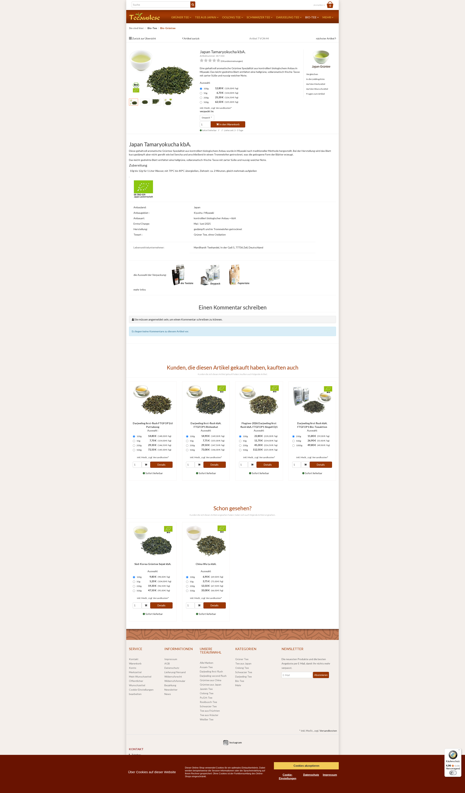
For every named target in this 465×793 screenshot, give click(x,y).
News (167, 693)
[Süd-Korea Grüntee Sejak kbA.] (153, 540)
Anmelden (319, 5)
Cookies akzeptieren (306, 765)
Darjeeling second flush (213, 675)
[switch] (453, 773)
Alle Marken (206, 662)
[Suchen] (192, 4)
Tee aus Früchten (210, 710)
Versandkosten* (224, 108)
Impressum (170, 659)
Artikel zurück (191, 38)
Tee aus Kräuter (209, 715)
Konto (132, 667)
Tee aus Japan (206, 17)
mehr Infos (140, 289)
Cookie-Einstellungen (287, 776)
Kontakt (133, 659)
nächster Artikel (325, 38)
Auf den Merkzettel (315, 84)
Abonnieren (321, 674)
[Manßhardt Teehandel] (144, 15)
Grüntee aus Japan (210, 684)
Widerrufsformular (174, 680)
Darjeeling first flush (211, 671)
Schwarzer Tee (259, 17)
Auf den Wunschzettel (317, 89)
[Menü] (459, 751)
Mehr (326, 17)
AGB (167, 663)
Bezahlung (170, 685)
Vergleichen (312, 74)
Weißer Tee (206, 719)
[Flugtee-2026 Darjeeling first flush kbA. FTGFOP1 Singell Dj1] (259, 400)
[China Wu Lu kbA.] (206, 540)
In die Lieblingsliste (315, 79)
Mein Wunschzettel (140, 676)
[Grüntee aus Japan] (321, 58)
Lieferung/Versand (175, 672)
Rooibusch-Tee (208, 701)
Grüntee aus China (210, 680)
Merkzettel (135, 672)
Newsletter (170, 689)
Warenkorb (135, 663)
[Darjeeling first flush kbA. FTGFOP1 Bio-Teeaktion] (312, 400)
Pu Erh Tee (206, 697)
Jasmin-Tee (206, 688)
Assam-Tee (206, 667)
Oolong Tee (231, 17)
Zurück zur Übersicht (144, 38)
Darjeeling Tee (288, 17)
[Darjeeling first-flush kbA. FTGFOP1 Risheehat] (206, 400)
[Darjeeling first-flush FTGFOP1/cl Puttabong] (153, 400)
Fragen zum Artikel (315, 93)
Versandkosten (328, 730)
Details (161, 464)
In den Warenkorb (229, 124)
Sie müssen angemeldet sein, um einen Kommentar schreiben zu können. (178, 319)
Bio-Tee (311, 17)
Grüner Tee (180, 17)
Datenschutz (171, 667)
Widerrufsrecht (173, 676)
